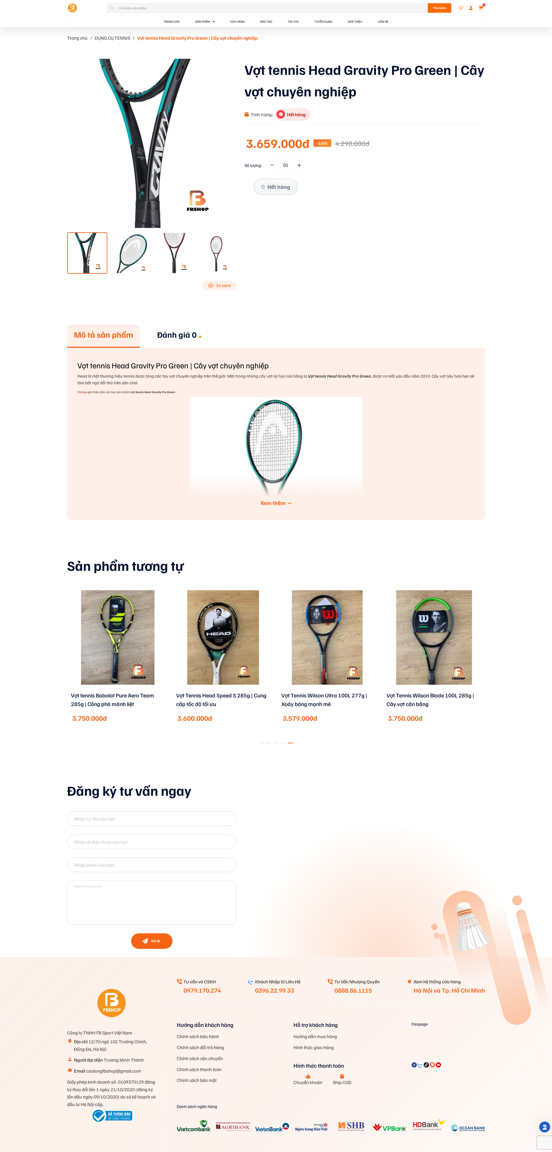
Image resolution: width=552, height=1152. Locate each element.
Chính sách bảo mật (196, 1080)
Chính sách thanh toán (199, 1069)
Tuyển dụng (323, 21)
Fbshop (82, 392)
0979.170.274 (202, 990)
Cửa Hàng (237, 21)
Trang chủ (77, 38)
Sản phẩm (202, 21)
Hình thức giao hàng (313, 1047)
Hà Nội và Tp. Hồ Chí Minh (449, 990)
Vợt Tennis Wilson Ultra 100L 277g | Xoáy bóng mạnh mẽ (324, 699)
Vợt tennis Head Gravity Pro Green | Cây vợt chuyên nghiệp (197, 38)
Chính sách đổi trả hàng (200, 1047)
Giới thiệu (355, 21)
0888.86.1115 (353, 990)
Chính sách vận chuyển (200, 1058)
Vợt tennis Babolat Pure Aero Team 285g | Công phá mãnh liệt (112, 699)
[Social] (415, 1066)
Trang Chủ (172, 21)
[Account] (471, 8)
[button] (544, 1127)
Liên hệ (383, 21)
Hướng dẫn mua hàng (315, 1036)
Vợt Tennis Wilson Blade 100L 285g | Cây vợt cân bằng (430, 699)
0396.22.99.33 (274, 990)
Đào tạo (266, 21)
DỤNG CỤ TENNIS (112, 38)
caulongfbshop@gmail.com (107, 1071)
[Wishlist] (461, 8)
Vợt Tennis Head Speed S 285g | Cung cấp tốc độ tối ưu (221, 699)
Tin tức (293, 21)
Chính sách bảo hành (198, 1036)
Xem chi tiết (118, 690)
